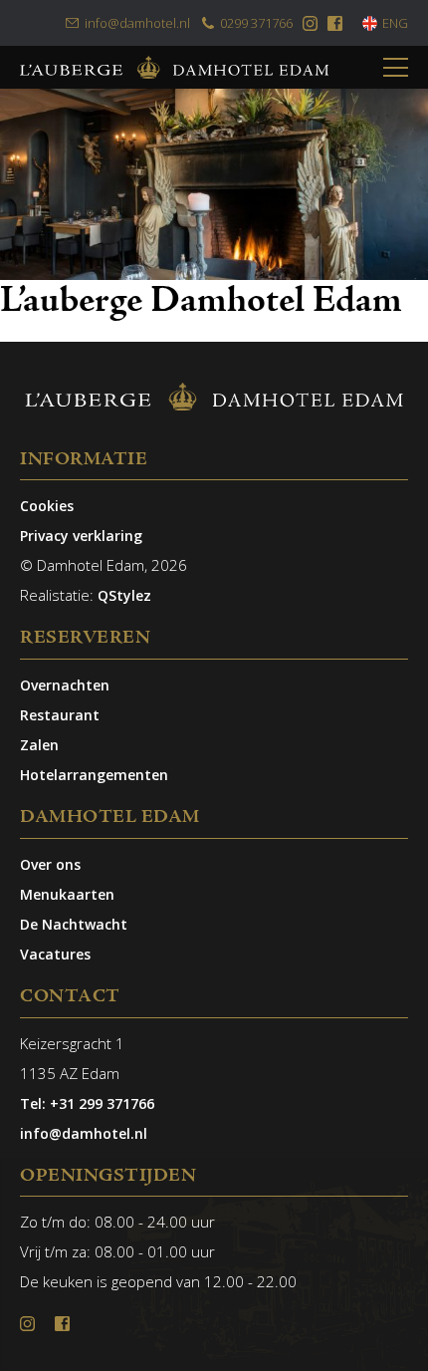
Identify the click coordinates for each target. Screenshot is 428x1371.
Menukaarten (67, 894)
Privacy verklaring (81, 535)
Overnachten (64, 685)
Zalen (39, 744)
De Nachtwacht (73, 924)
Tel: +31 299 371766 (87, 1103)
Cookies (47, 505)
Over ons (50, 864)
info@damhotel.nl (137, 23)
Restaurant (60, 714)
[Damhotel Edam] (174, 67)
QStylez (124, 595)
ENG (395, 23)
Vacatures (55, 954)
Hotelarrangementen (94, 774)
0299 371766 (256, 23)
